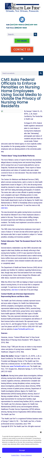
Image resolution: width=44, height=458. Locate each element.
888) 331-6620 (21, 28)
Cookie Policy (15, 455)
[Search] (35, 34)
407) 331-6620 (17, 25)
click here (4, 208)
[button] (41, 432)
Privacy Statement (26, 455)
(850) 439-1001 (31, 25)
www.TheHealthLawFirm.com (24, 329)
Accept (22, 450)
